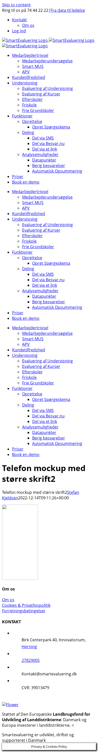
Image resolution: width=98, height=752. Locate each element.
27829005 (31, 660)
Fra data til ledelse (68, 10)
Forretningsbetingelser (23, 611)
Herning (29, 646)
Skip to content (16, 5)
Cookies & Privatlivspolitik (26, 605)
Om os (8, 600)
